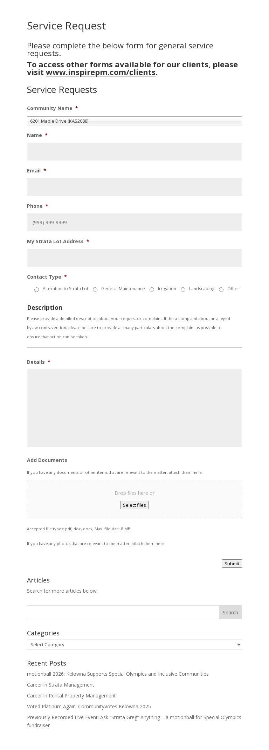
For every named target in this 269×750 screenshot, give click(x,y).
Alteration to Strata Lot (65, 289)
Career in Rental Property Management (71, 695)
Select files (134, 505)
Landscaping (201, 289)
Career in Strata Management (60, 684)
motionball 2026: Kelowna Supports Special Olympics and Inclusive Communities (118, 673)
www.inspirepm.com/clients (101, 72)
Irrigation (167, 289)
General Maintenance (123, 289)
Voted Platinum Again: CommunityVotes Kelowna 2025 (89, 706)
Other (233, 289)
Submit (232, 563)
